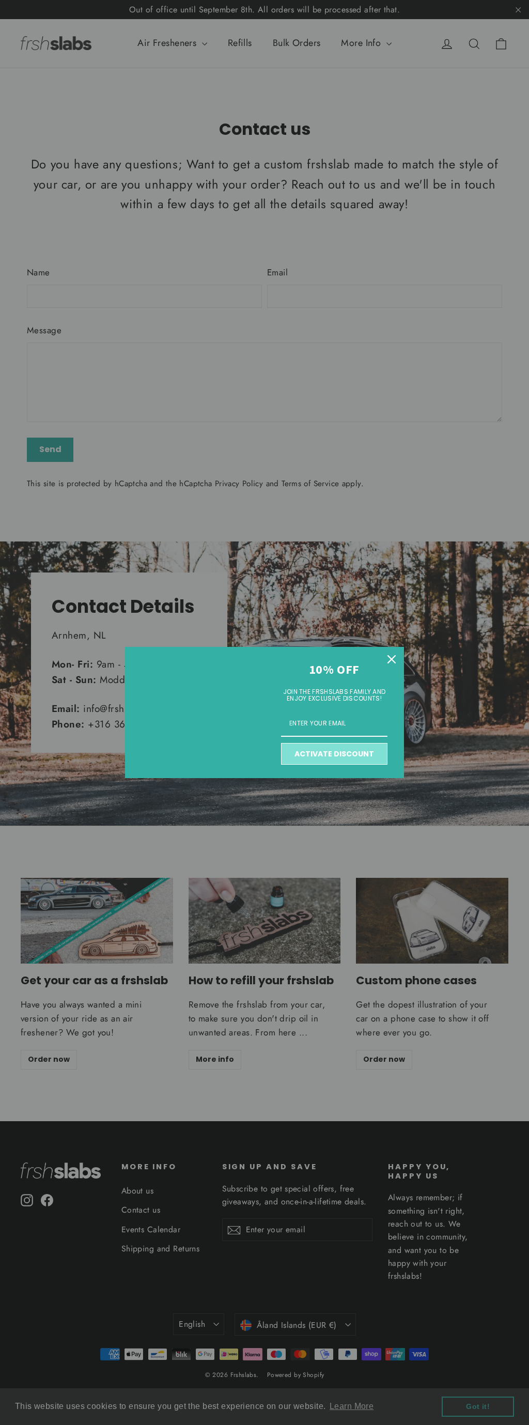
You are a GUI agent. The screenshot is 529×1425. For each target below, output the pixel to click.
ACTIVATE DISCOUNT (334, 754)
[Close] (391, 659)
